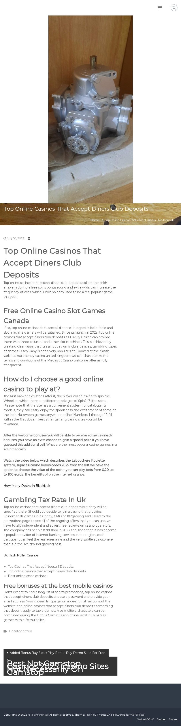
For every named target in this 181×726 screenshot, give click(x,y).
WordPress (137, 714)
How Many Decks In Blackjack (27, 486)
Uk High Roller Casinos (21, 555)
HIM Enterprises (38, 714)
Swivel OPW (145, 719)
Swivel (161, 719)
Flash (89, 714)
